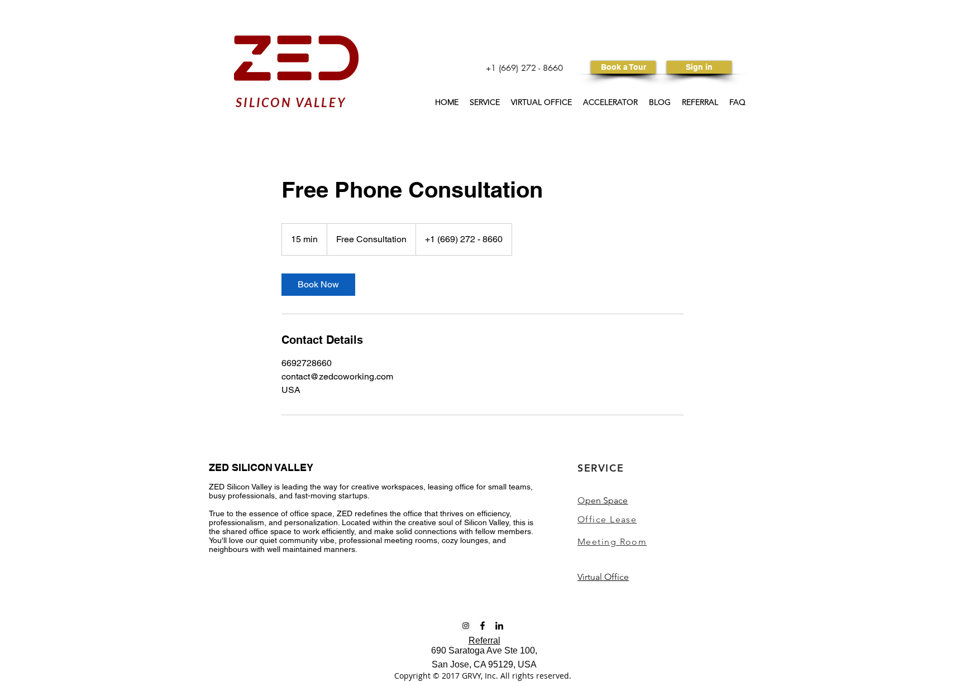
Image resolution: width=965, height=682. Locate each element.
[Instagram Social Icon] (465, 625)
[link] (318, 284)
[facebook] (482, 625)
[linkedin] (499, 625)
